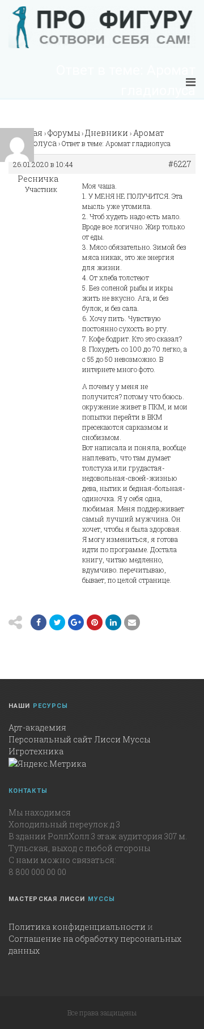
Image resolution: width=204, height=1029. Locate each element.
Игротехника (35, 751)
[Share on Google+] (76, 622)
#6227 (179, 164)
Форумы (64, 132)
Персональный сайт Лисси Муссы (79, 739)
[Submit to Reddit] (95, 622)
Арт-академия (37, 727)
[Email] (113, 622)
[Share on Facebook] (38, 622)
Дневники (106, 132)
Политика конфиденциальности (77, 926)
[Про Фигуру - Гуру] (102, 27)
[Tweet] (57, 622)
